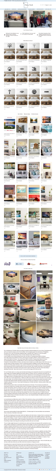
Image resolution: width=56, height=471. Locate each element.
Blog (5, 458)
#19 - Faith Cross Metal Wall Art (46, 83)
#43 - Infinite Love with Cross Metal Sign (9, 60)
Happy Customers (7, 460)
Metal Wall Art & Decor (28, 40)
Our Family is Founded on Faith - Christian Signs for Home (9, 179)
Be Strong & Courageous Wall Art (30, 357)
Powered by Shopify (22, 469)
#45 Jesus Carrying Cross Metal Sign (9, 83)
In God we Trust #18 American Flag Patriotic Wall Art (9, 248)
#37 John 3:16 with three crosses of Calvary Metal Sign (21, 60)
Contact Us (6, 461)
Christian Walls (28, 5)
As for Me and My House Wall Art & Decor (13, 357)
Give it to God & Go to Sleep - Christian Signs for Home (46, 156)
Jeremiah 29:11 (30, 353)
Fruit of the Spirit (42, 353)
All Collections (19, 464)
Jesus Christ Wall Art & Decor (10, 359)
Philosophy (6, 456)
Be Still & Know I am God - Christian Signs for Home (21, 133)
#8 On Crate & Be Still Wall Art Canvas (21, 179)
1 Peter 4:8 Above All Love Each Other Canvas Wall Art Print (9, 225)
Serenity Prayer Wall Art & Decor (33, 354)
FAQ (17, 454)
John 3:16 (13, 353)
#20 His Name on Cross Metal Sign (34, 60)
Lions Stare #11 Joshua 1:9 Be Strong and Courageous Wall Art (34, 156)
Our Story (6, 454)
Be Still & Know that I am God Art (24, 356)
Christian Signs (7, 354)
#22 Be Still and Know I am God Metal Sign (21, 83)
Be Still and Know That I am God (18, 354)
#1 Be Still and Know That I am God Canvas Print (34, 202)
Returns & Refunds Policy (20, 458)
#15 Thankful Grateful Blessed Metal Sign (34, 83)
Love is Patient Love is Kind (10, 356)
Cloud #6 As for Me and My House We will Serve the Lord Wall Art (21, 202)
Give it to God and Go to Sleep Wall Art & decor (35, 360)
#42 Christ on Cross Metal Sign (9, 106)
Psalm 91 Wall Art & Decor (43, 357)
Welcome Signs (27, 114)
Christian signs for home (32, 411)
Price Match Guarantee (20, 462)
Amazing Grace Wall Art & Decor (38, 356)
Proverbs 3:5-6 (7, 353)
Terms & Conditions (20, 459)
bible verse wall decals (45, 411)
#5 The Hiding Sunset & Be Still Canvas (46, 248)
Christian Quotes (34, 114)
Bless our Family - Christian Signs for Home (34, 179)
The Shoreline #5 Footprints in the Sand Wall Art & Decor (9, 202)
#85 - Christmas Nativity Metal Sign (34, 106)
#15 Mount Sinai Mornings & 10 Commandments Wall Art (34, 248)
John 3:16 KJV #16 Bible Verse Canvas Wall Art (46, 225)
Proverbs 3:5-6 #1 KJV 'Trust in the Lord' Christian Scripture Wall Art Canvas (46, 179)
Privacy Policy (19, 456)
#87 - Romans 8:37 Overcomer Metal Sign (46, 106)
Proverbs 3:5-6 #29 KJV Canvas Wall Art (46, 133)
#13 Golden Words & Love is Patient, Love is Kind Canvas (21, 156)
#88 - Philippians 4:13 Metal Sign (46, 60)
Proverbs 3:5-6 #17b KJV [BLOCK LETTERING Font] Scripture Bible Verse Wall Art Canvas (34, 133)
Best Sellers (20, 114)
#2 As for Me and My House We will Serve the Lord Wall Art (21, 248)
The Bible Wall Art (20, 360)
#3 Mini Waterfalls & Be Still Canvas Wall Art (21, 225)
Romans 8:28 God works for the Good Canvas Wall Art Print (46, 202)
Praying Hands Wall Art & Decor (40, 359)
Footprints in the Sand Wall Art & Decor (12, 362)
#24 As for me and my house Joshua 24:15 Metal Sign (21, 106)
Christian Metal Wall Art (21, 411)
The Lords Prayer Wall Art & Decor (25, 359)
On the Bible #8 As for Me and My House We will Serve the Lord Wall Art (9, 156)
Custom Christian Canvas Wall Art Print (9, 133)
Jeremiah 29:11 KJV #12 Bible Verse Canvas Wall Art (34, 225)
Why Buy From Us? (7, 457)
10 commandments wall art (10, 360)
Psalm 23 (36, 353)
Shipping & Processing (20, 461)
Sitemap (17, 465)
